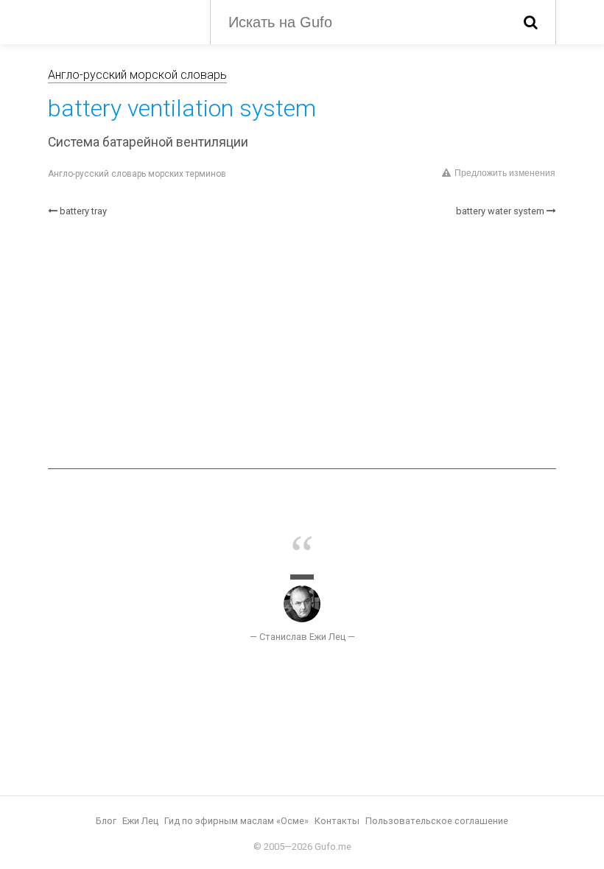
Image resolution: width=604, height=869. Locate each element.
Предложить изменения (504, 173)
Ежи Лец (140, 820)
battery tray (83, 211)
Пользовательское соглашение (436, 820)
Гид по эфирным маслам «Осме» (236, 820)
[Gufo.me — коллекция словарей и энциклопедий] (118, 20)
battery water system (500, 211)
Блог (106, 820)
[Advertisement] (302, 343)
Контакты (337, 820)
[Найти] (530, 22)
